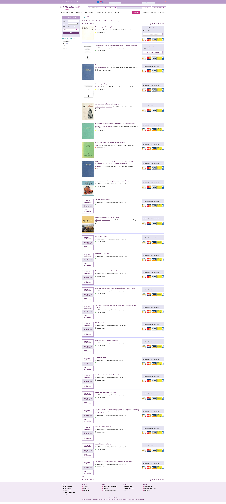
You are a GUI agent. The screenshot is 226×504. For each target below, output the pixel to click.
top (83, 476)
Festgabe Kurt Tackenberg (102, 253)
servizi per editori (67, 494)
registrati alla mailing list (110, 490)
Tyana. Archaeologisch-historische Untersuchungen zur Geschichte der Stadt (116, 45)
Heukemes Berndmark (100, 67)
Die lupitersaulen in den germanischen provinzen (108, 104)
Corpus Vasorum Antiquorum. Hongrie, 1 (106, 271)
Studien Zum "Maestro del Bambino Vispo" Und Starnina (110, 142)
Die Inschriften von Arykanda (103, 444)
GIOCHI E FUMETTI (89, 12)
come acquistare (128, 486)
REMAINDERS (136, 12)
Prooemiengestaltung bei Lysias (103, 84)
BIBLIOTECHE (161, 12)
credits (113, 502)
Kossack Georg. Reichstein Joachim (103, 126)
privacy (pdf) (147, 490)
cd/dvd (110, 12)
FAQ (125, 490)
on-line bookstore (67, 486)
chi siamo (85, 486)
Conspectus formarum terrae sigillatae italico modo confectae (112, 181)
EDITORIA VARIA (79, 12)
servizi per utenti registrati (110, 486)
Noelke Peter (109, 106)
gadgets (117, 12)
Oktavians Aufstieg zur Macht (103, 426)
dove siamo (86, 488)
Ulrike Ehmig (98, 220)
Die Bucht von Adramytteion (102, 199)
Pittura (64, 43)
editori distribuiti (67, 488)
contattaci (86, 490)
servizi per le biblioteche (69, 492)
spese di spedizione (128, 488)
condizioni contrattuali (150, 488)
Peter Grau (97, 86)
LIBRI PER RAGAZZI (101, 12)
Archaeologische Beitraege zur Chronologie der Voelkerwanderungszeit (115, 123)
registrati (118, 2)
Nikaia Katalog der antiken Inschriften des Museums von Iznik (111, 375)
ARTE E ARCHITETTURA (67, 12)
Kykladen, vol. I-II (99, 323)
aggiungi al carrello (154, 34)
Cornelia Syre (98, 145)
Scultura (65, 45)
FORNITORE (146, 12)
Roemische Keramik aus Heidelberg (104, 65)
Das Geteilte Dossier (100, 357)
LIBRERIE (153, 12)
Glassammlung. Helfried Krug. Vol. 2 (104, 27)
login (112, 2)
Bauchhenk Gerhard (100, 106)
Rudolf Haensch (106, 220)
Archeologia (66, 41)
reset (64, 35)
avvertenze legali (148, 486)
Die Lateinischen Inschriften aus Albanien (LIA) (107, 217)
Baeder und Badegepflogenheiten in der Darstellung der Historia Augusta (115, 288)
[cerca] (146, 8)
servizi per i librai (67, 490)
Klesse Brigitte (98, 29)
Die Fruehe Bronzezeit (101, 236)
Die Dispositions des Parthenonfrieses (105, 392)
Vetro (64, 48)
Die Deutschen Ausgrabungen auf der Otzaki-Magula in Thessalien (113, 461)
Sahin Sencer (98, 166)
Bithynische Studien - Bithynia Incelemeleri (106, 340)
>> (163, 23)
